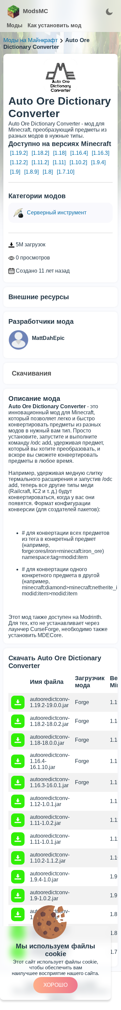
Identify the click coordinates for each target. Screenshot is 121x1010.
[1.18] (59, 153)
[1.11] (59, 162)
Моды (15, 25)
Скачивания (31, 373)
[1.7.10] (65, 172)
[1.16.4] (79, 153)
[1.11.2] (40, 162)
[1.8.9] (31, 172)
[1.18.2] (40, 153)
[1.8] (48, 172)
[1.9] (15, 172)
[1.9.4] (98, 162)
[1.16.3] (100, 153)
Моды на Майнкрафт (30, 40)
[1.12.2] (19, 162)
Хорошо (55, 985)
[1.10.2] (78, 162)
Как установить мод (54, 25)
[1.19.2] (19, 153)
